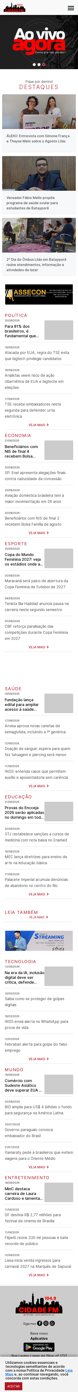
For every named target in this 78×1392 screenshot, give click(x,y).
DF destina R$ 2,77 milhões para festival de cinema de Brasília (33, 1218)
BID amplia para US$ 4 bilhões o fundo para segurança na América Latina (38, 1110)
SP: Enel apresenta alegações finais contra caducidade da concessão (35, 476)
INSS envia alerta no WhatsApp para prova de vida (36, 1024)
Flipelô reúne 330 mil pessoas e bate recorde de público (36, 1241)
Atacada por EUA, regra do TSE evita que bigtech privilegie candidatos (37, 355)
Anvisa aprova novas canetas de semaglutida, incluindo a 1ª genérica (35, 729)
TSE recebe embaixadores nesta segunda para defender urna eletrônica (33, 410)
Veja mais (37, 425)
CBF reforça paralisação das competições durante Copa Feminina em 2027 (36, 632)
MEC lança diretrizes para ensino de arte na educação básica (36, 860)
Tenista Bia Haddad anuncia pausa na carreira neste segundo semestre (37, 606)
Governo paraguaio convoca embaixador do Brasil (29, 1133)
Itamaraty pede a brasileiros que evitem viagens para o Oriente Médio (39, 1155)
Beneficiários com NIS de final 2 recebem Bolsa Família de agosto (33, 521)
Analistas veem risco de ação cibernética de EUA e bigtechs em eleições (34, 381)
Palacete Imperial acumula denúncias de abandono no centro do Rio (36, 882)
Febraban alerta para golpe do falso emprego (36, 1047)
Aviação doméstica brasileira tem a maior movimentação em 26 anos (34, 498)
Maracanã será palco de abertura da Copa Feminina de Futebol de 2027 (36, 584)
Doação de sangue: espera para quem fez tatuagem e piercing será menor (37, 752)
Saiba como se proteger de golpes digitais (34, 1002)
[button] (34, 64)
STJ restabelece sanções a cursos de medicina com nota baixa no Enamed (37, 837)
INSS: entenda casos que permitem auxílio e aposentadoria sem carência (36, 774)
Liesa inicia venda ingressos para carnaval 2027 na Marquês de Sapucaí (38, 1263)
